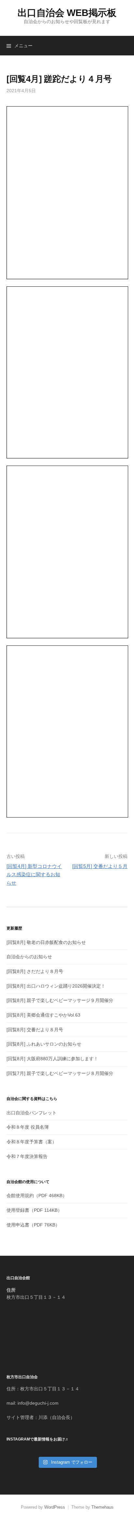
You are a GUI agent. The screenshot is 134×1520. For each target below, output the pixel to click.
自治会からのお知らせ (29, 956)
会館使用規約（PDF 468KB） (37, 1195)
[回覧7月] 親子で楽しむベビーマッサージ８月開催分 (60, 1073)
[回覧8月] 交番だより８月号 (35, 1029)
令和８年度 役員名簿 (28, 1127)
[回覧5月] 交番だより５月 (99, 866)
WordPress (54, 1507)
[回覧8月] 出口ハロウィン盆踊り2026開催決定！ (56, 986)
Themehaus (102, 1507)
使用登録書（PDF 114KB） (34, 1210)
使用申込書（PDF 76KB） (33, 1224)
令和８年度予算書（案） (32, 1141)
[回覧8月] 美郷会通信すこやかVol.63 (43, 1015)
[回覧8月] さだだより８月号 (35, 971)
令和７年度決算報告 (27, 1156)
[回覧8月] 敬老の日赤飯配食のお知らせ (46, 942)
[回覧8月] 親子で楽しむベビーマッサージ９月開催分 (60, 1000)
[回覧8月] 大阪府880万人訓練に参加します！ (52, 1058)
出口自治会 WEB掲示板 (67, 12)
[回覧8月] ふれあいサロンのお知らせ (44, 1044)
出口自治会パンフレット (32, 1112)
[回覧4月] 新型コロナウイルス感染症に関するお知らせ (34, 874)
